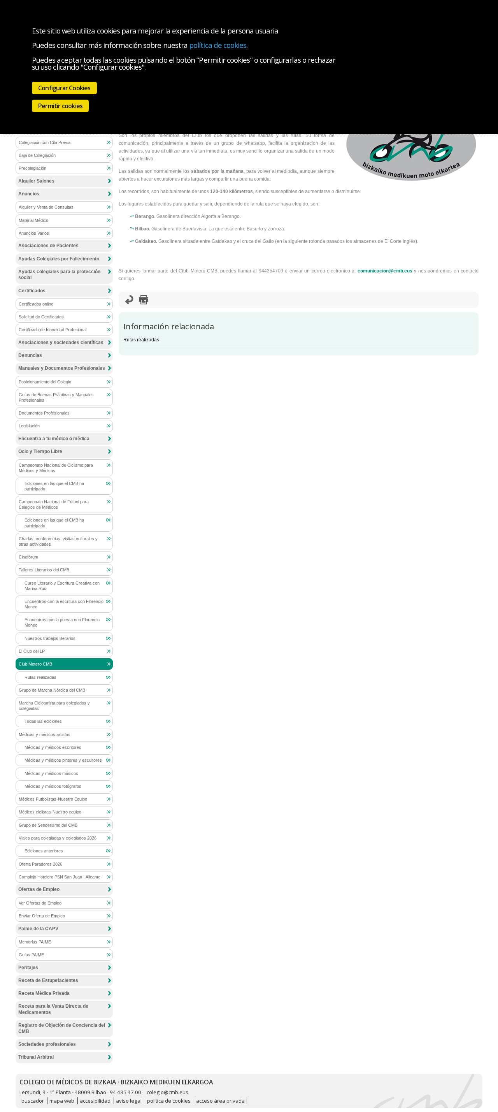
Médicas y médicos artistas (44, 734)
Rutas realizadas (141, 340)
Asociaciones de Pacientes (48, 245)
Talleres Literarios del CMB (44, 569)
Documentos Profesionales (44, 413)
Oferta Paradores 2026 (40, 864)
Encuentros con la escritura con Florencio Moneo (64, 604)
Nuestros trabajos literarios (50, 638)
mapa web (61, 1100)
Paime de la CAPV (38, 928)
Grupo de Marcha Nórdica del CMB (52, 690)
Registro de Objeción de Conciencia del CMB (61, 1028)
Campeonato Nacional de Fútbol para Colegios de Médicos (54, 504)
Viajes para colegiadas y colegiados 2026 (57, 838)
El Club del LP (32, 651)
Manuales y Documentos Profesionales (61, 368)
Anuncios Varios (34, 233)
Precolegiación (32, 168)
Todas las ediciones (43, 721)
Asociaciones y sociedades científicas (60, 342)
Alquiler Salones (36, 181)
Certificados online (36, 304)
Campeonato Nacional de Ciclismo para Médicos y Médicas (56, 468)
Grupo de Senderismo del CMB (48, 825)
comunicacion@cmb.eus (385, 271)
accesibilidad (95, 1100)
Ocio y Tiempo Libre (40, 451)
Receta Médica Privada (44, 993)
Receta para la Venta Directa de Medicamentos (53, 1009)
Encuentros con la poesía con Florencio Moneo (62, 622)
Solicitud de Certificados (41, 316)
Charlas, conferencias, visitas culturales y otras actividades (58, 541)
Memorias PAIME (35, 942)
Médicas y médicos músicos (51, 773)
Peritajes (28, 967)
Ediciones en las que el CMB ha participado (54, 486)
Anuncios (28, 194)
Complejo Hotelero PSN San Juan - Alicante (59, 877)
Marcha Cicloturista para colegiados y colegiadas (54, 706)
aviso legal (129, 1100)
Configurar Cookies (64, 88)
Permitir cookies (60, 106)
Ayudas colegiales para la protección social (59, 275)
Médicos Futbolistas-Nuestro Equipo (53, 799)
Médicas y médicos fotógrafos (53, 786)
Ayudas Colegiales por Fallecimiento (58, 259)
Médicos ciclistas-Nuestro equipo (50, 812)
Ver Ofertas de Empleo (40, 903)
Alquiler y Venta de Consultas (46, 207)
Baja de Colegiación (37, 155)
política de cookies (217, 45)
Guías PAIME (31, 954)
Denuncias (30, 355)
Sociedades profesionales (47, 1044)
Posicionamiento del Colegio (45, 381)
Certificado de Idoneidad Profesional (52, 329)
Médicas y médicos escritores (53, 747)
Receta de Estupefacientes (48, 980)
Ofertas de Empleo (39, 889)
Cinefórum (28, 557)
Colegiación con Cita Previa (44, 142)
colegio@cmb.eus (167, 1092)
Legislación (29, 425)
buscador (32, 1100)
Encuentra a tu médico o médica (53, 438)
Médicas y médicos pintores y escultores (63, 760)
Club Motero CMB (35, 664)
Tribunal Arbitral (36, 1057)
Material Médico (33, 220)
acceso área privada (220, 1100)
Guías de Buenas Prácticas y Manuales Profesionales (56, 397)
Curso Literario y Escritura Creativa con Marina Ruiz (62, 586)
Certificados (32, 290)
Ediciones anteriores (44, 850)
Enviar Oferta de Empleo (42, 915)
